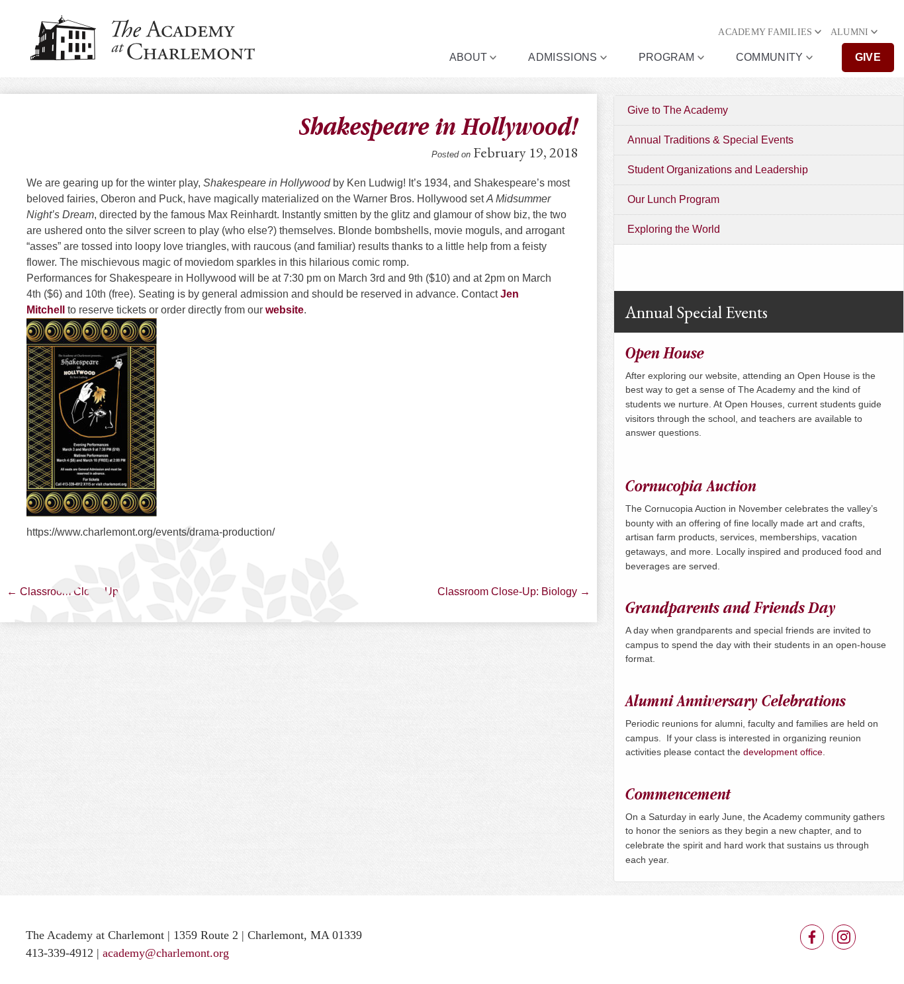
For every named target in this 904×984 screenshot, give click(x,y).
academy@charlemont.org (166, 953)
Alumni (850, 32)
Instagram (844, 937)
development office (783, 752)
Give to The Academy (677, 110)
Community (769, 57)
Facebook (812, 937)
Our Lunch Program (673, 199)
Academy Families (765, 32)
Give (868, 57)
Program (667, 57)
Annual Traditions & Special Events (710, 139)
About (468, 57)
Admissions (562, 57)
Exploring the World (673, 229)
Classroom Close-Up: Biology (513, 591)
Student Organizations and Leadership (717, 169)
